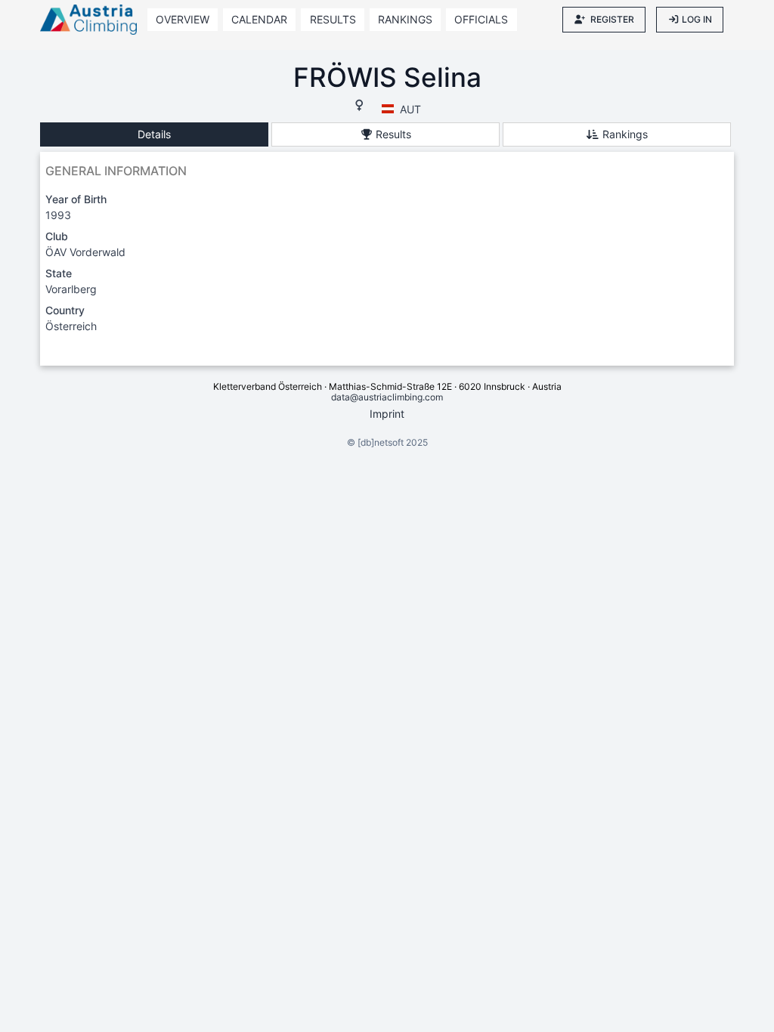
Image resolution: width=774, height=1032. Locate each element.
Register (612, 19)
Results (333, 19)
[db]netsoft (381, 442)
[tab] (154, 134)
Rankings (405, 19)
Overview (182, 19)
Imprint (387, 413)
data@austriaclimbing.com (387, 397)
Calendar (259, 19)
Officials (481, 19)
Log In (697, 19)
